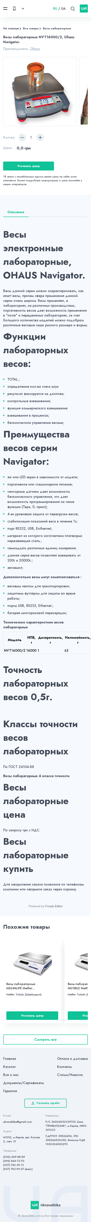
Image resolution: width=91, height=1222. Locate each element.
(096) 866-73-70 (13, 1161)
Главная (9, 1058)
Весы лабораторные (57, 28)
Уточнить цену (28, 166)
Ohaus (35, 48)
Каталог (9, 1066)
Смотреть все (45, 1039)
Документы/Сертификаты (23, 1082)
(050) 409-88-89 (14, 1157)
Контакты (64, 1066)
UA (63, 8)
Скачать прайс (48, 1103)
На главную (11, 28)
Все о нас (11, 1074)
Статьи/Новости (70, 1074)
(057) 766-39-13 (13, 1165)
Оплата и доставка (72, 1058)
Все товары (31, 28)
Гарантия (10, 1091)
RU (55, 8)
